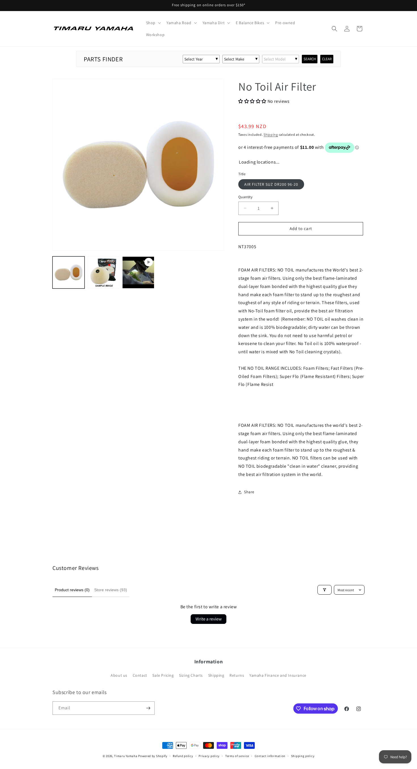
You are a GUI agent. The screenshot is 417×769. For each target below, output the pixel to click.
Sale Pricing (163, 675)
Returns (236, 675)
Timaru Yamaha (125, 756)
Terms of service (237, 756)
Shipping (271, 134)
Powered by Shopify (152, 756)
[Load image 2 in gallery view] (103, 272)
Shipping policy (303, 756)
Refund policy (183, 756)
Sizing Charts (191, 675)
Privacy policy (209, 756)
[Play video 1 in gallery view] (138, 272)
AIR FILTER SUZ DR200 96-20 (271, 184)
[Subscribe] (148, 708)
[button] (153, 23)
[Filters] (324, 590)
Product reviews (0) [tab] (72, 590)
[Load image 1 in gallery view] (68, 272)
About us (119, 675)
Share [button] (249, 491)
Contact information (270, 756)
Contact (140, 675)
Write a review (208, 619)
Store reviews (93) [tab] (110, 590)
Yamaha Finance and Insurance (277, 675)
